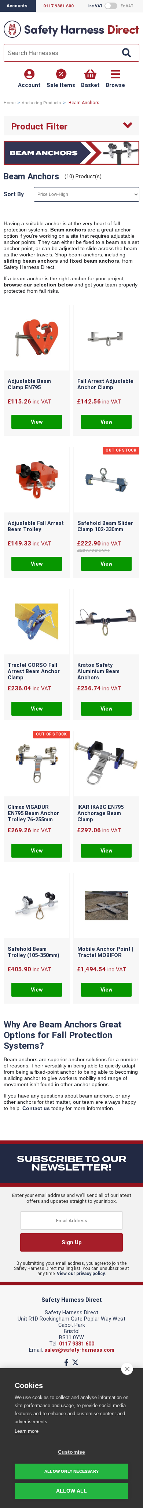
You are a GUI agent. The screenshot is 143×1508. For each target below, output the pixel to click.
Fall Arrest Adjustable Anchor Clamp (105, 384)
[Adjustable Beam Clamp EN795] (37, 338)
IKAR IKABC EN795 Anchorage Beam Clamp (100, 813)
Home (9, 102)
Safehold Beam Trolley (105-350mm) (33, 952)
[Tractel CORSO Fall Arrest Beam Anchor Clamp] (37, 622)
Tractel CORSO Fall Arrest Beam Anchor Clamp (34, 671)
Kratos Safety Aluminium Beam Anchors (98, 671)
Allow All (71, 1491)
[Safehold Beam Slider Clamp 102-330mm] (106, 480)
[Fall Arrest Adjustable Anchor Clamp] (106, 338)
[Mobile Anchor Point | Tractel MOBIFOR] (106, 906)
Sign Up (72, 1242)
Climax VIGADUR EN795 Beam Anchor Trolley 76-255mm (33, 813)
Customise (71, 1452)
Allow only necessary (71, 1471)
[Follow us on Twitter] (75, 1362)
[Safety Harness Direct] (71, 37)
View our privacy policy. (81, 1273)
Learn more (26, 1431)
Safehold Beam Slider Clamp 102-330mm (105, 526)
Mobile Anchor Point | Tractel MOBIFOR (105, 952)
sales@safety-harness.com (79, 1350)
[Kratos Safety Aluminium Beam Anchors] (106, 622)
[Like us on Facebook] (66, 1362)
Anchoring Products (41, 102)
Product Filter (39, 126)
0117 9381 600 (76, 1344)
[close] (127, 1368)
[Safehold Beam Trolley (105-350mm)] (37, 906)
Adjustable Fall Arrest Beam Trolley (36, 526)
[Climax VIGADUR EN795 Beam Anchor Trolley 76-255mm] (37, 764)
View (37, 422)
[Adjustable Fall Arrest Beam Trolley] (37, 480)
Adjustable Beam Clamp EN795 (29, 384)
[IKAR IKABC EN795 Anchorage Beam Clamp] (106, 764)
